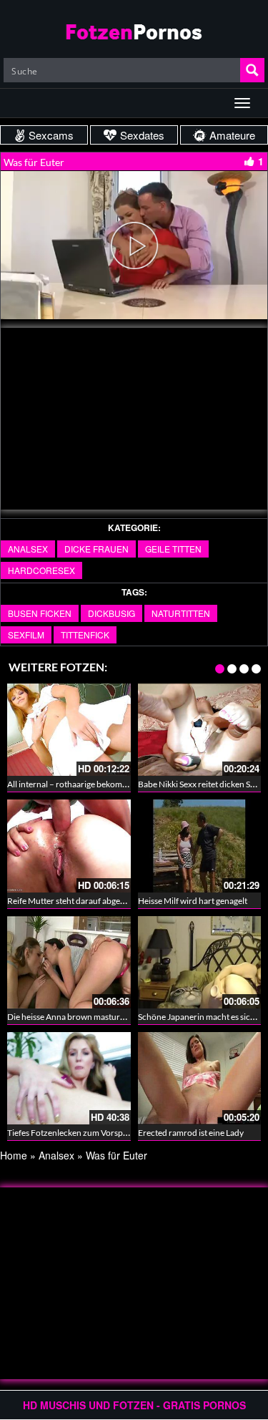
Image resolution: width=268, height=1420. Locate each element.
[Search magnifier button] (252, 70)
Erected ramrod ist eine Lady (191, 1132)
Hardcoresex (41, 570)
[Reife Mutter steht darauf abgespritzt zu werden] (69, 845)
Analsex (28, 549)
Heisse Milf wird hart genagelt (192, 900)
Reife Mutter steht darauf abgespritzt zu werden (96, 900)
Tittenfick (85, 634)
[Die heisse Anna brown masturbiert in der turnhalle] (69, 960)
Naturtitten (181, 613)
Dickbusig (111, 613)
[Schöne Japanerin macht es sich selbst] (200, 960)
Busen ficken (39, 613)
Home (13, 1155)
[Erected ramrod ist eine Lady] (200, 1076)
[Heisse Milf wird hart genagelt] (200, 844)
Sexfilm (26, 634)
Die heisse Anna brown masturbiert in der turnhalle (102, 1016)
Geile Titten (173, 549)
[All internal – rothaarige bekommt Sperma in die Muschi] (69, 730)
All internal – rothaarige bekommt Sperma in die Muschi (110, 784)
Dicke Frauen (96, 549)
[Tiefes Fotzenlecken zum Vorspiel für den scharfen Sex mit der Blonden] (69, 1078)
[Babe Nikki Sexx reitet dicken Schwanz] (200, 730)
